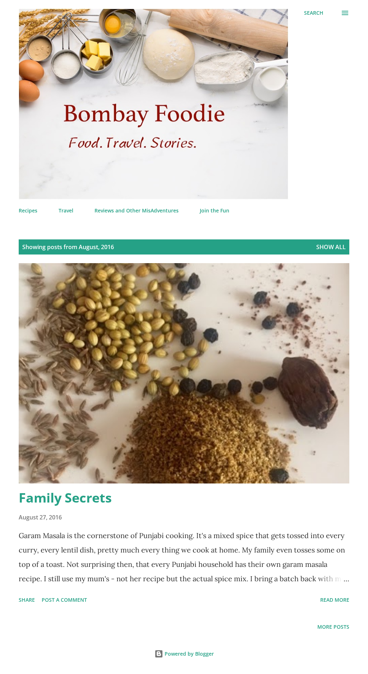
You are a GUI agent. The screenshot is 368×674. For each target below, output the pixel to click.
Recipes (28, 210)
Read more (334, 599)
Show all (331, 247)
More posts (333, 626)
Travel (66, 210)
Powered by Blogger (188, 653)
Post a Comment (64, 599)
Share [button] (27, 599)
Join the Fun (214, 210)
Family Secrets (65, 497)
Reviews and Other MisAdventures (137, 210)
